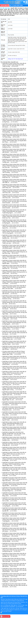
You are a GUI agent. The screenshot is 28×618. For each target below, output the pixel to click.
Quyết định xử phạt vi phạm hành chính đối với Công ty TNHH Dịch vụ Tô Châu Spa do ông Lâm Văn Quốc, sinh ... (14, 338)
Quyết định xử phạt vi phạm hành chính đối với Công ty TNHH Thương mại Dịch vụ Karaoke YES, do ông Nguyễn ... (14, 232)
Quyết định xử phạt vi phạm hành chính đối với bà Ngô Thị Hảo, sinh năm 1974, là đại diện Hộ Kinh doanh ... (14, 307)
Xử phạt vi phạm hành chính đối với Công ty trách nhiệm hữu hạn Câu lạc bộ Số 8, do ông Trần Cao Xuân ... (13, 560)
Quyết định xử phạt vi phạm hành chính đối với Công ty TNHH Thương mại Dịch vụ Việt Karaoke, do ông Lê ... (14, 373)
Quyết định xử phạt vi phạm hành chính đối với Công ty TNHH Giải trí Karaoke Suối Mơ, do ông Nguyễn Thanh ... (14, 95)
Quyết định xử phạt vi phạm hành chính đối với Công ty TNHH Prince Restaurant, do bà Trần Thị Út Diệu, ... (14, 282)
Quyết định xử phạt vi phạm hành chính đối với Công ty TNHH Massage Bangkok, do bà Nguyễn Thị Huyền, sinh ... (14, 424)
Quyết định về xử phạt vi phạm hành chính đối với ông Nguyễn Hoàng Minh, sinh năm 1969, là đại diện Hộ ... (14, 509)
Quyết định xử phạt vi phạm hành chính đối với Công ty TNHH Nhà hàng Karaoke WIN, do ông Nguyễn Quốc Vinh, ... (14, 393)
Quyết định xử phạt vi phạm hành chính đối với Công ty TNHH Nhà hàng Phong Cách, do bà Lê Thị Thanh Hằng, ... (14, 136)
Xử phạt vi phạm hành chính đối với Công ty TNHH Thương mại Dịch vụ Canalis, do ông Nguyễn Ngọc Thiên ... (13, 353)
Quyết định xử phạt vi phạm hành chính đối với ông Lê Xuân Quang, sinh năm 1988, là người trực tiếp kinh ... (14, 575)
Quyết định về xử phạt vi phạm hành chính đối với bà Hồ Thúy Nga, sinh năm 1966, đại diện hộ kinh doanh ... (14, 585)
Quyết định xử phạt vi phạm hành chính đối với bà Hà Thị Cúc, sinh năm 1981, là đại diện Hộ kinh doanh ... (14, 75)
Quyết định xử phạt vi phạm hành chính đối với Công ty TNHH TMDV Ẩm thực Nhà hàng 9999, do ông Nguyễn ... (14, 221)
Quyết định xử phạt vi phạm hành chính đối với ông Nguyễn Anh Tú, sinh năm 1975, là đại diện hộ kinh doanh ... (14, 363)
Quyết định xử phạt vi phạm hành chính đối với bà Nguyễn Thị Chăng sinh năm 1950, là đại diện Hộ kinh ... (14, 348)
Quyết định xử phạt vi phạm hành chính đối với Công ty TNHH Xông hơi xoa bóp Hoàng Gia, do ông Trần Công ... (14, 252)
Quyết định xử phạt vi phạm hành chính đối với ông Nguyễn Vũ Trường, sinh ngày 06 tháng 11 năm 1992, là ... (14, 181)
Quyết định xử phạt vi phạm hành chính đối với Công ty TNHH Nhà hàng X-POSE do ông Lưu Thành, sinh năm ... (14, 242)
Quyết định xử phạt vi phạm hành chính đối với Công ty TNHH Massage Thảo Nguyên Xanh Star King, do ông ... (14, 80)
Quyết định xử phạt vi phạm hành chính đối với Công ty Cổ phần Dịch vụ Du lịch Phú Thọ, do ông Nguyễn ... (14, 378)
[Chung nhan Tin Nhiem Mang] (9, 612)
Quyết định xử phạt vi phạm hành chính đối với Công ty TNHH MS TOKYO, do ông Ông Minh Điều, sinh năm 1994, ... (14, 287)
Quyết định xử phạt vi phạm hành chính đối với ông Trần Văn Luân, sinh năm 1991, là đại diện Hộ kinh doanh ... (14, 105)
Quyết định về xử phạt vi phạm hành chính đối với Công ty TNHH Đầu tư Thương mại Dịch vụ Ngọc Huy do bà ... (14, 479)
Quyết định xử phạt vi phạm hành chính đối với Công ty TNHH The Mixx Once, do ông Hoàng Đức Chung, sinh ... (14, 383)
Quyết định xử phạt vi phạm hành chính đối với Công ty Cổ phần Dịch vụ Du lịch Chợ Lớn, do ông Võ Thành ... (14, 418)
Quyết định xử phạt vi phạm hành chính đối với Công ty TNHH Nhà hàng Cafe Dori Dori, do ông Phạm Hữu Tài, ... (14, 176)
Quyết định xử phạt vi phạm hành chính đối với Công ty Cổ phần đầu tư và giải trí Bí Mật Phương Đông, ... (14, 130)
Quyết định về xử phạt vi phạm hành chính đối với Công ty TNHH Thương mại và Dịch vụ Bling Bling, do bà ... (14, 413)
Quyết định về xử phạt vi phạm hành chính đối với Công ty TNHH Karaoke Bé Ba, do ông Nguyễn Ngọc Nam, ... (14, 464)
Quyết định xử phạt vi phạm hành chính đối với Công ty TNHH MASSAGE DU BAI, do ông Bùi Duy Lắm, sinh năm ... (14, 429)
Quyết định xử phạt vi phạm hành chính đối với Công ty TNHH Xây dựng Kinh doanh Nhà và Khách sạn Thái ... (14, 216)
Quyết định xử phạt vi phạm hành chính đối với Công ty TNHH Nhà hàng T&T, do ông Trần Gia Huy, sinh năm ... (14, 166)
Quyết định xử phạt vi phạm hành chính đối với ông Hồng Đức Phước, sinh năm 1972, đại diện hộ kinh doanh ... (14, 570)
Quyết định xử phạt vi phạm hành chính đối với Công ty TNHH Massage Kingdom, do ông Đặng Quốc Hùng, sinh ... (14, 186)
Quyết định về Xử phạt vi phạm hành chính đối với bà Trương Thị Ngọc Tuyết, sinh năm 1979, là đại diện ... (14, 474)
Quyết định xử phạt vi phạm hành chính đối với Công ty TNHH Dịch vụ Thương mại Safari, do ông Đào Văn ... (14, 237)
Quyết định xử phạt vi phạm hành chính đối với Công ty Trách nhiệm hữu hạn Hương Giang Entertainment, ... (14, 90)
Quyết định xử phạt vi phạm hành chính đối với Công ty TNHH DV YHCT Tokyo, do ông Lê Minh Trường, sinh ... (14, 161)
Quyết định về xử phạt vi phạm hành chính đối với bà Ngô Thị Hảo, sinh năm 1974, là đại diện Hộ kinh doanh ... (14, 469)
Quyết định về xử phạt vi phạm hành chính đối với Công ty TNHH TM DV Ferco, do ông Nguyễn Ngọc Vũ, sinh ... (14, 398)
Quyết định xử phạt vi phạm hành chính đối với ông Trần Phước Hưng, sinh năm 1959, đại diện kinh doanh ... (14, 530)
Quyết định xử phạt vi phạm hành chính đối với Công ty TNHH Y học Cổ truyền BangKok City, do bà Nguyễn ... (14, 70)
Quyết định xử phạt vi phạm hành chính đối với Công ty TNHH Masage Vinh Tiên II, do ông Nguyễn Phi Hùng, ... (14, 115)
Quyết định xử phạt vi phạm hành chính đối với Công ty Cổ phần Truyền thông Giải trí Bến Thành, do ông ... (14, 65)
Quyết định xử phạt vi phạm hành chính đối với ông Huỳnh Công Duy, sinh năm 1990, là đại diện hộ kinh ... (14, 565)
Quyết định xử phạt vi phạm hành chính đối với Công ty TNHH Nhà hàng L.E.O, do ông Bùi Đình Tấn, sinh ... (14, 257)
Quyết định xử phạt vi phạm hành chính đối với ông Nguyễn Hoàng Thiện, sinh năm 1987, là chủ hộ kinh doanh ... (14, 247)
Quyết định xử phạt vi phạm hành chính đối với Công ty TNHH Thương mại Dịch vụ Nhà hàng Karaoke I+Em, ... (14, 439)
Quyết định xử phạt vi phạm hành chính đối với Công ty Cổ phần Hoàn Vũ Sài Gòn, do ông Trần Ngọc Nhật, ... (14, 312)
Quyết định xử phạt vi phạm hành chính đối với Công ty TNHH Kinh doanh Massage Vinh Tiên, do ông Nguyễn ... (14, 85)
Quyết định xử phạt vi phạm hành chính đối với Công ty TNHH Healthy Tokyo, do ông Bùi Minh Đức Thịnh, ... (14, 141)
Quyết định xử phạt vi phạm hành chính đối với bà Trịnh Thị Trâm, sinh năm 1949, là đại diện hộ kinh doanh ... (14, 333)
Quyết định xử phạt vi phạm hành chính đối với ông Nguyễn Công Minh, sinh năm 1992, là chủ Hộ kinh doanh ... (14, 100)
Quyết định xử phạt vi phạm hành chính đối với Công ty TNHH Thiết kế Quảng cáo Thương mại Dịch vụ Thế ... (14, 358)
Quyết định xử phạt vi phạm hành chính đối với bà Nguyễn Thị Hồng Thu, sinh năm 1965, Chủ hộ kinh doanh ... (14, 535)
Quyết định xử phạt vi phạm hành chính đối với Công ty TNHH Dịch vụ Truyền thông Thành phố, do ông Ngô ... (14, 459)
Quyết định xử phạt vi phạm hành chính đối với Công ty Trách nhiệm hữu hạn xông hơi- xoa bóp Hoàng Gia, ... (14, 580)
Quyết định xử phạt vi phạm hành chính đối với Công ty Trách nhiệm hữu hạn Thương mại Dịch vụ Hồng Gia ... (14, 317)
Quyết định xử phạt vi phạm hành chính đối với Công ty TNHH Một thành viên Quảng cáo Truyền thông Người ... (14, 211)
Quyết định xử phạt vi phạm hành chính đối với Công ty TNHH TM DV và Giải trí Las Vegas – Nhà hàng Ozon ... (14, 328)
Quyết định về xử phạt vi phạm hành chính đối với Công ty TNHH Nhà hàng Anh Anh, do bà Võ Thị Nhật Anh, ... (14, 403)
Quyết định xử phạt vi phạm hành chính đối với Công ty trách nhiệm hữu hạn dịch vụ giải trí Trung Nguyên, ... (14, 520)
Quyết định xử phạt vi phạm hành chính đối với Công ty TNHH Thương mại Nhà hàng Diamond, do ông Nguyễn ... (14, 156)
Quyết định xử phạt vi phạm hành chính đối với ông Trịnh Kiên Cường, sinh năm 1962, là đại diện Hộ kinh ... (14, 292)
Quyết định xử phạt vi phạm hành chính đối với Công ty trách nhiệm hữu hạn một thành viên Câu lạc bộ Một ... (14, 540)
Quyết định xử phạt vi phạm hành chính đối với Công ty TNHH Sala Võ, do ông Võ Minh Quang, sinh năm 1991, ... (14, 368)
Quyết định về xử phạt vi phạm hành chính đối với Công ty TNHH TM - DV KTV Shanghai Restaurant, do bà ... (14, 408)
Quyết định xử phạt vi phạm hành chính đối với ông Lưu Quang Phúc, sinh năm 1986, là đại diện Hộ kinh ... (14, 151)
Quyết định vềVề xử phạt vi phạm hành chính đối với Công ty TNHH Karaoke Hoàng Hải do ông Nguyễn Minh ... (14, 484)
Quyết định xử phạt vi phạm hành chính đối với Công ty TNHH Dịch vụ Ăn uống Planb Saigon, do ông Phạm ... (14, 120)
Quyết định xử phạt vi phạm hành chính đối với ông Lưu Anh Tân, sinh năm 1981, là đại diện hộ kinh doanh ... (14, 125)
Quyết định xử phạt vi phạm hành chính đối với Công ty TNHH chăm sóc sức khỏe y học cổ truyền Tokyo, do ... (14, 454)
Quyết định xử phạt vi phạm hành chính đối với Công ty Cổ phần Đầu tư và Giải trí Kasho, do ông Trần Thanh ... (14, 343)
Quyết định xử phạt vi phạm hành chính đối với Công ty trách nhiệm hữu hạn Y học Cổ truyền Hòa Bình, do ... (14, 555)
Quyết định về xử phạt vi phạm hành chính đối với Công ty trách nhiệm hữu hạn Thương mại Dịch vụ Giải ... (14, 499)
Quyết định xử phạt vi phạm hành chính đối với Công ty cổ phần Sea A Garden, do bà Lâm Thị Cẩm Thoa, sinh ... (14, 191)
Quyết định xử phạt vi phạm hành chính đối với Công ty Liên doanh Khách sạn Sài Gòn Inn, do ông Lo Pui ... (14, 226)
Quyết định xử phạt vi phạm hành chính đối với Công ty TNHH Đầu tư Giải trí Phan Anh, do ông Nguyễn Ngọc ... (14, 262)
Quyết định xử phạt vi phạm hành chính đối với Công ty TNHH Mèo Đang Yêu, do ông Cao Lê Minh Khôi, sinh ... (14, 449)
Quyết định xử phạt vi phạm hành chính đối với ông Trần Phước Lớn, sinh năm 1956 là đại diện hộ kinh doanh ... (14, 525)
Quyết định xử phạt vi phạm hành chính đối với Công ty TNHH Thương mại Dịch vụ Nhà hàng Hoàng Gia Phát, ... (14, 146)
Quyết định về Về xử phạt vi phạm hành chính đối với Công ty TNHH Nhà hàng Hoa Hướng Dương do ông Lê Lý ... (14, 489)
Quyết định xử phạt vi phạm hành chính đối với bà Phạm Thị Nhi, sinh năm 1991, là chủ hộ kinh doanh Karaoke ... (14, 201)
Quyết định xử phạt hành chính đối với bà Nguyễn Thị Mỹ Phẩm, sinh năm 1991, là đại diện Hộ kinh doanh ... (13, 434)
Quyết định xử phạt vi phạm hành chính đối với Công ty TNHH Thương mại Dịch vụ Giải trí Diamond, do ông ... (14, 297)
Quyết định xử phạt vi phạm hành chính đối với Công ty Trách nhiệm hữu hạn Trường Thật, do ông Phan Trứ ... (14, 267)
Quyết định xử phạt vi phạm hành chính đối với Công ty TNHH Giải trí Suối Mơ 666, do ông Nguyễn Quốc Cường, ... (14, 388)
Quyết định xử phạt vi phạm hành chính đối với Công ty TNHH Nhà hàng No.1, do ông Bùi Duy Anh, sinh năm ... (14, 110)
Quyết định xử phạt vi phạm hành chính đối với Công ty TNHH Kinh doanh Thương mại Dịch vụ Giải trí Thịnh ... (14, 272)
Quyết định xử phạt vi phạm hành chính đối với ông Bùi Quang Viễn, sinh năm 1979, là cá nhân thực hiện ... (14, 302)
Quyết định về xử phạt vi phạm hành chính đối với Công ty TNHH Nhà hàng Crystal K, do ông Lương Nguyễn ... (14, 504)
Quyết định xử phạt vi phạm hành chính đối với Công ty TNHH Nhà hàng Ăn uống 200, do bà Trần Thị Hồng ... (14, 171)
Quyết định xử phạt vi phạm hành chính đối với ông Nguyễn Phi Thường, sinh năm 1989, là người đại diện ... (14, 277)
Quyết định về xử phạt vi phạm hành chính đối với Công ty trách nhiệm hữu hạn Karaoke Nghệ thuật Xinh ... (14, 545)
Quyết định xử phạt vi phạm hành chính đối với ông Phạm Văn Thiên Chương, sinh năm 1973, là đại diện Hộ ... (14, 444)
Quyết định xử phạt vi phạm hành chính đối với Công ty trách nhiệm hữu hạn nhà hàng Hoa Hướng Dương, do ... (14, 550)
